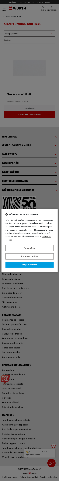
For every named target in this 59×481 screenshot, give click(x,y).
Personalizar (29, 248)
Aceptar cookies (29, 265)
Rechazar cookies (29, 256)
